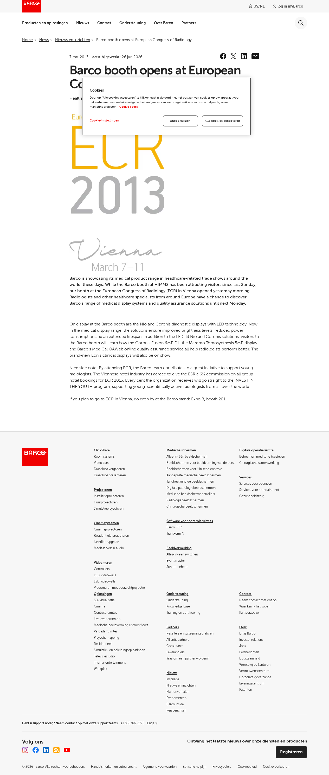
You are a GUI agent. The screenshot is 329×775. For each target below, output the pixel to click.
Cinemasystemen (106, 523)
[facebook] (223, 56)
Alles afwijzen (180, 121)
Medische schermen (181, 450)
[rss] (56, 750)
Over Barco (163, 23)
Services (245, 477)
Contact (104, 23)
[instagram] (25, 750)
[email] (255, 56)
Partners (189, 23)
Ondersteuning (132, 23)
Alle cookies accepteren (222, 121)
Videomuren (103, 563)
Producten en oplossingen (45, 23)
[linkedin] (244, 56)
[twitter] (233, 56)
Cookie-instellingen (104, 120)
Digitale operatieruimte (256, 450)
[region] (166, 106)
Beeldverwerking (178, 548)
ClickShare (102, 450)
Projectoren (103, 490)
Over (243, 627)
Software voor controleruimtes (189, 521)
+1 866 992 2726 (138, 723)
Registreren (291, 752)
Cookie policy (128, 106)
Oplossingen (103, 594)
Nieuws (82, 23)
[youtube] (67, 750)
